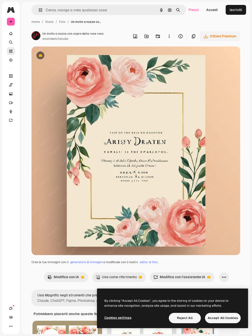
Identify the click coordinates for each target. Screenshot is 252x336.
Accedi (212, 10)
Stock (49, 22)
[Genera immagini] (11, 94)
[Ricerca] (11, 42)
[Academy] (11, 317)
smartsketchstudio (55, 39)
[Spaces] (11, 85)
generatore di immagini (86, 262)
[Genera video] (11, 103)
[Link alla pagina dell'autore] (36, 36)
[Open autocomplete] (38, 10)
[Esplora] (11, 60)
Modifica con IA (63, 278)
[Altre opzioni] (169, 36)
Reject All (185, 318)
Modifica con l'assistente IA (179, 278)
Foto (62, 22)
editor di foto (149, 262)
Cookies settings (117, 318)
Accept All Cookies (223, 318)
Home (36, 22)
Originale (64, 56)
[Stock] (11, 51)
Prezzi (194, 10)
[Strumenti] (11, 76)
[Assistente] (11, 120)
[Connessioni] (11, 308)
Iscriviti (236, 10)
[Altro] (11, 326)
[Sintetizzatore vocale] (11, 111)
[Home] (11, 33)
